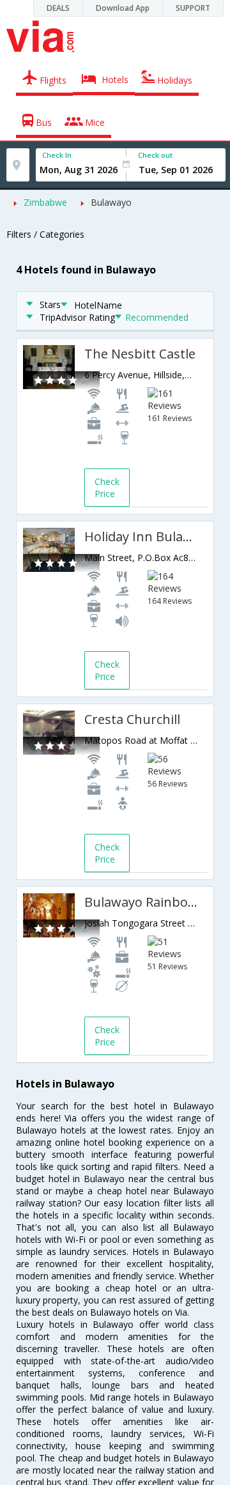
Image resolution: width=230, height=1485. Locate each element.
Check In (57, 155)
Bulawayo (111, 202)
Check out (155, 155)
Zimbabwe (45, 202)
